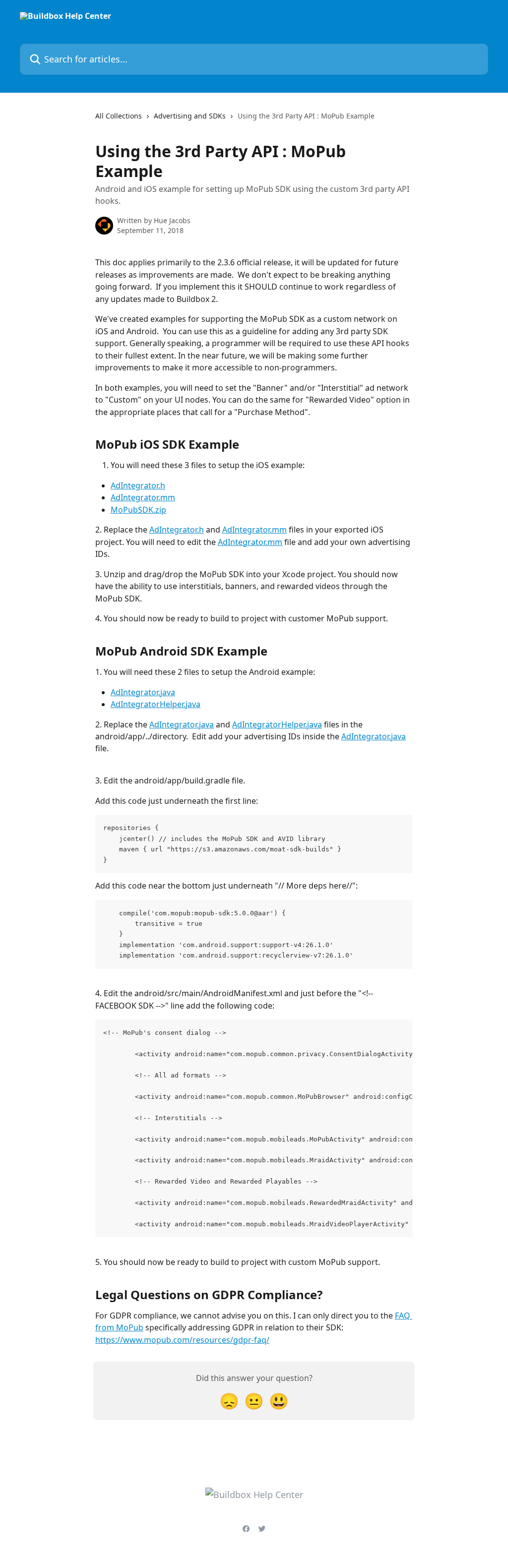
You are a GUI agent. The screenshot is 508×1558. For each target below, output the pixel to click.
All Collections (118, 115)
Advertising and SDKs (190, 115)
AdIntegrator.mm (143, 497)
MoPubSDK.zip (138, 509)
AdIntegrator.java (143, 692)
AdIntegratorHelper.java (155, 704)
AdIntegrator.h (138, 485)
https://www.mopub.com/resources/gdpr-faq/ (182, 1339)
